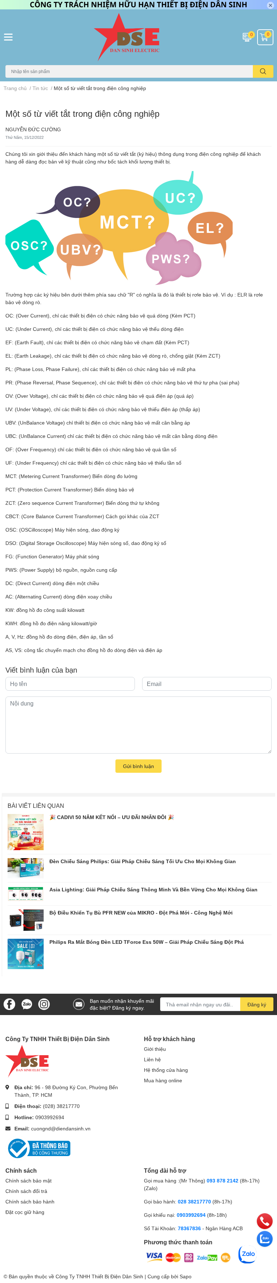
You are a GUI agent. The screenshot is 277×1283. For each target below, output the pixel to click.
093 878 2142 (222, 1180)
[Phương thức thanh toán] (188, 1257)
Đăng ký (256, 1004)
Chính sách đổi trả (26, 1191)
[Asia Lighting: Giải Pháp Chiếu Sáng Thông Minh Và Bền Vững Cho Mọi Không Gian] (26, 893)
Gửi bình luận (138, 766)
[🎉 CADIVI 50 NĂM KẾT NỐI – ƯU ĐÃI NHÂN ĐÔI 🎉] (26, 832)
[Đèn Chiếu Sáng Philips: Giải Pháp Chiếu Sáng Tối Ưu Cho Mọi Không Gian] (26, 868)
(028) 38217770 (61, 1106)
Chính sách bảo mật (28, 1180)
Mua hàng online (163, 1080)
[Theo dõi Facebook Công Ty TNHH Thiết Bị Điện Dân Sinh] (9, 1004)
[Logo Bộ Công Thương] (37, 1148)
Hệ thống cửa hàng (166, 1070)
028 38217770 (194, 1201)
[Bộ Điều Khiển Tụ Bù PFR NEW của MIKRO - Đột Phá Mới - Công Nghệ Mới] (26, 920)
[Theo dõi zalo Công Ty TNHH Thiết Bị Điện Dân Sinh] (26, 1004)
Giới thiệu (155, 1049)
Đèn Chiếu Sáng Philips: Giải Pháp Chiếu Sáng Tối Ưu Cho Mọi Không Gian (142, 861)
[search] (263, 71)
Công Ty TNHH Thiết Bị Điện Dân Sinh (99, 1276)
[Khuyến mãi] (138, 4)
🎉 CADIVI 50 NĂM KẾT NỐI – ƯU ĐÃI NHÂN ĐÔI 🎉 (111, 817)
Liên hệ (152, 1059)
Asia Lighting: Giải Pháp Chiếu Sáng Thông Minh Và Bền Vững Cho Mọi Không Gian (153, 889)
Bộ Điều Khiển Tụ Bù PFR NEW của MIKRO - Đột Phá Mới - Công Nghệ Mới (141, 912)
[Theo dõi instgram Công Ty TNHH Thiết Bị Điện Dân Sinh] (44, 1004)
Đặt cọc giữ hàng (24, 1212)
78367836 (189, 1228)
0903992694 (49, 1117)
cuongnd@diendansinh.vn (61, 1128)
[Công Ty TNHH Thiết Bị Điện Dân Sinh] (138, 37)
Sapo (186, 1276)
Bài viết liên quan (36, 805)
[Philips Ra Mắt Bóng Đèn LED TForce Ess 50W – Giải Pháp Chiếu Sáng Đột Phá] (26, 954)
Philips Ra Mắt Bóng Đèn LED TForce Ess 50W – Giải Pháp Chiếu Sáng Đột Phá (146, 942)
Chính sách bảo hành (29, 1201)
